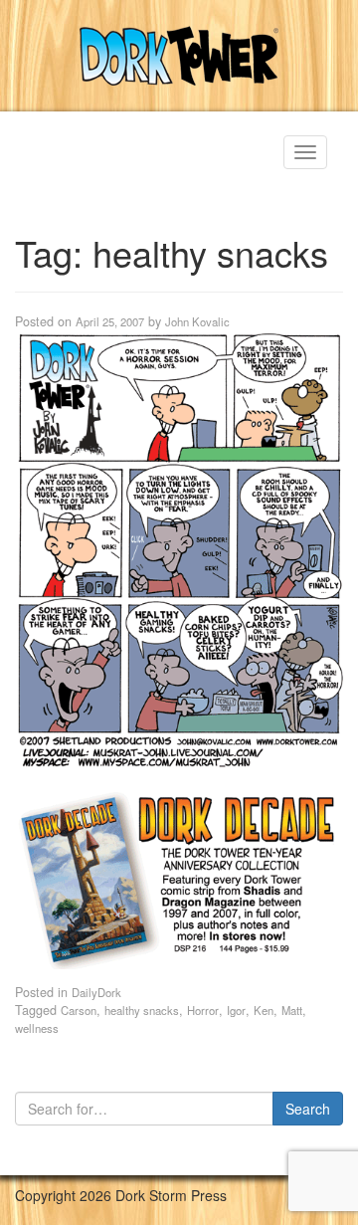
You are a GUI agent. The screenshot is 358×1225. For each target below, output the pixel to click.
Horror (203, 1010)
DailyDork (96, 992)
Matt (291, 1010)
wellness (37, 1028)
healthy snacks (141, 1010)
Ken (263, 1010)
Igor (236, 1010)
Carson (78, 1010)
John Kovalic (197, 321)
